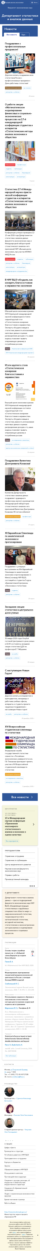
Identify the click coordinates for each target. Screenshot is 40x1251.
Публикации (10, 942)
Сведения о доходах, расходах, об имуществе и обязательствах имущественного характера (17, 1182)
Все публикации (11, 1056)
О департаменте (12, 893)
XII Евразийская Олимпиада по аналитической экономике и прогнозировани (19, 537)
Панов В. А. (9, 962)
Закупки (7, 1166)
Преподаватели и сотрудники (15, 1158)
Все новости (20, 797)
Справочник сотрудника (14, 856)
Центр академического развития (18, 864)
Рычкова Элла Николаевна (23, 1115)
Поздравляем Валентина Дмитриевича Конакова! (18, 462)
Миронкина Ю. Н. (11, 1008)
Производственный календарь (17, 879)
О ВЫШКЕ (8, 1144)
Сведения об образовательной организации (15, 1189)
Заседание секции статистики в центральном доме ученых (19, 609)
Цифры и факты (10, 1147)
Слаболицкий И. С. (12, 984)
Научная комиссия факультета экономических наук (17, 869)
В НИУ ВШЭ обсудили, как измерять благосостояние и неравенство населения (19, 282)
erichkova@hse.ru (18, 1077)
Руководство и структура (13, 1151)
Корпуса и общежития (12, 1162)
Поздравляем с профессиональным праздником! (15, 46)
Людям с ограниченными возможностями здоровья (19, 1195)
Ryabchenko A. (17, 1045)
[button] (36, 865)
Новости (10, 29)
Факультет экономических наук (20, 8)
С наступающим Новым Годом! (17, 672)
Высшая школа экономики (14, 2)
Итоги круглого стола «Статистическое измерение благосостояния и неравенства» (16, 370)
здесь (14, 1232)
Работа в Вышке (10, 1203)
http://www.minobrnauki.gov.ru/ (15, 1212)
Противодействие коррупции (15, 1177)
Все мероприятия (12, 841)
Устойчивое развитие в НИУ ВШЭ (16, 1155)
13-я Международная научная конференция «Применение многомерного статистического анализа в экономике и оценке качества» (15, 826)
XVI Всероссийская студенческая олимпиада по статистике (18, 729)
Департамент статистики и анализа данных (20, 17)
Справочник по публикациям (16, 860)
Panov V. (8, 1045)
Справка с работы (12, 875)
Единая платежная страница (14, 1199)
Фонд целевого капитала (13, 1173)
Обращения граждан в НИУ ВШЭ (16, 1169)
